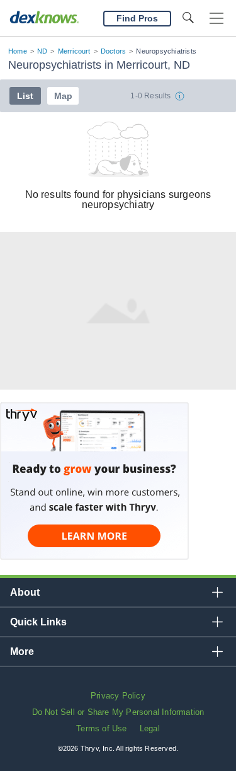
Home (17, 51)
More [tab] (22, 651)
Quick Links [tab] (38, 622)
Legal (150, 728)
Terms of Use (101, 728)
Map (63, 96)
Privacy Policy (118, 695)
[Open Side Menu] (216, 19)
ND (42, 51)
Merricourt (74, 51)
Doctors (113, 51)
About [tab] (25, 592)
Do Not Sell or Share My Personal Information (118, 712)
